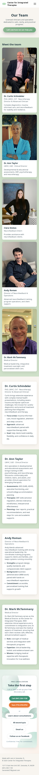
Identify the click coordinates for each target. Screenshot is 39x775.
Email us (19, 729)
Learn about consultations (19, 716)
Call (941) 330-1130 (19, 698)
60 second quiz (19, 722)
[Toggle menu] (35, 4)
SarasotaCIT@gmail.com (11, 770)
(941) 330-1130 (7, 768)
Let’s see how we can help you (19, 30)
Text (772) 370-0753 (19, 705)
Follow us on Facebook (19, 736)
